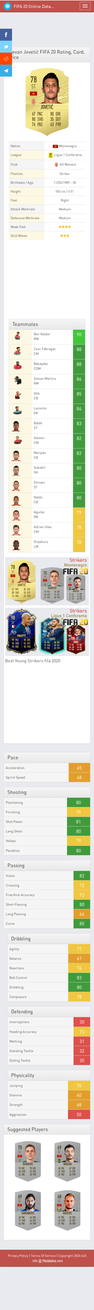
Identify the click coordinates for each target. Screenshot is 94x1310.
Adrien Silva (42, 527)
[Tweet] (6, 47)
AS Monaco (67, 164)
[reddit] (6, 59)
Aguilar (39, 512)
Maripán (40, 453)
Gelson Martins (45, 378)
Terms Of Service (43, 1256)
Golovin (39, 438)
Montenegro (67, 146)
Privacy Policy (18, 1256)
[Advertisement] (47, 31)
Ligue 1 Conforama (67, 155)
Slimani (39, 482)
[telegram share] (6, 71)
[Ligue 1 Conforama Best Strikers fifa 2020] (47, 632)
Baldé (38, 423)
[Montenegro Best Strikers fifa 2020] (47, 581)
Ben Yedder (42, 334)
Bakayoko (41, 364)
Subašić (40, 467)
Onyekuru (41, 542)
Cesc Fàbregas (45, 349)
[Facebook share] (6, 35)
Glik (37, 393)
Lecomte (40, 408)
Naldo (38, 497)
